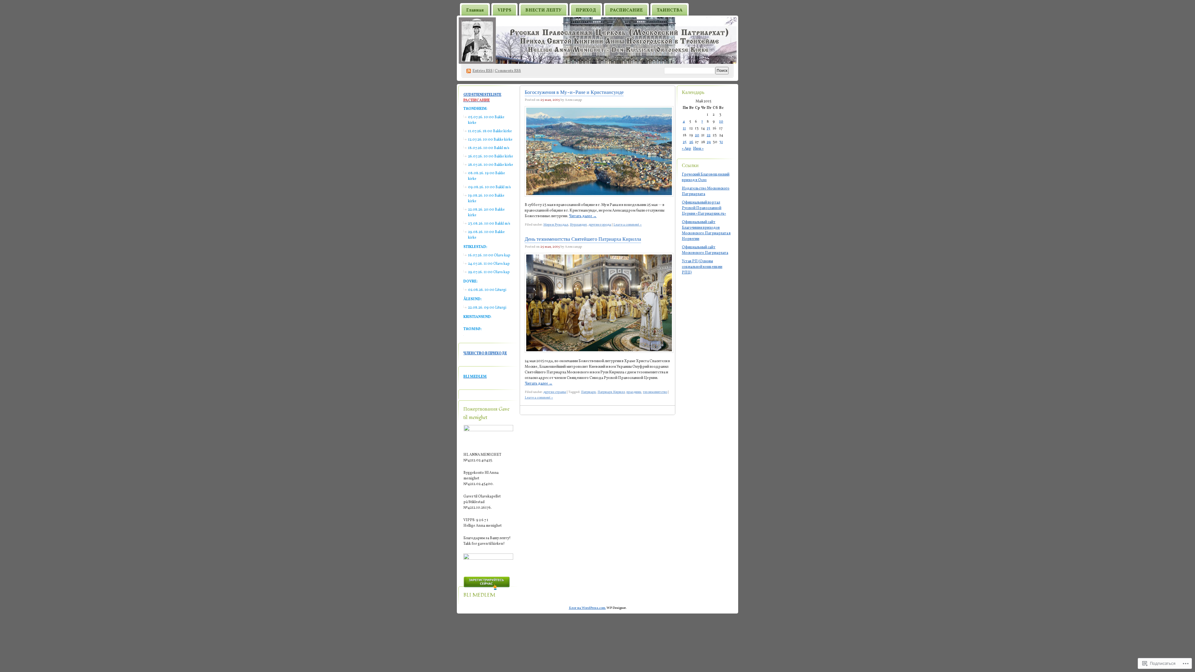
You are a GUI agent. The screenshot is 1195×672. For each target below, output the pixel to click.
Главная (475, 10)
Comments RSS (508, 70)
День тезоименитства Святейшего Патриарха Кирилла (583, 239)
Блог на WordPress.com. (587, 608)
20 (697, 135)
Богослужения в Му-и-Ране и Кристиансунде (574, 92)
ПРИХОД (586, 10)
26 (691, 142)
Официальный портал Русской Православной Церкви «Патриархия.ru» (704, 208)
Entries (482, 70)
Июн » (698, 148)
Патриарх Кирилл (611, 392)
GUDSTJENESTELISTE (482, 94)
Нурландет (578, 224)
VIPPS (504, 10)
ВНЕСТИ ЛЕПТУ (543, 10)
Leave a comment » (627, 224)
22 (708, 135)
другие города (599, 224)
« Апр (686, 148)
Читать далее (583, 216)
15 (708, 128)
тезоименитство (655, 392)
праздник (633, 392)
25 (685, 142)
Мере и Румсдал (555, 224)
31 (721, 142)
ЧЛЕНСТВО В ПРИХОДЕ (485, 353)
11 (684, 128)
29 (709, 142)
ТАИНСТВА (669, 10)
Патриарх (588, 392)
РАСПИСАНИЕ (626, 10)
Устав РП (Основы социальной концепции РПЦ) (702, 267)
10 (721, 121)
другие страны (554, 392)
